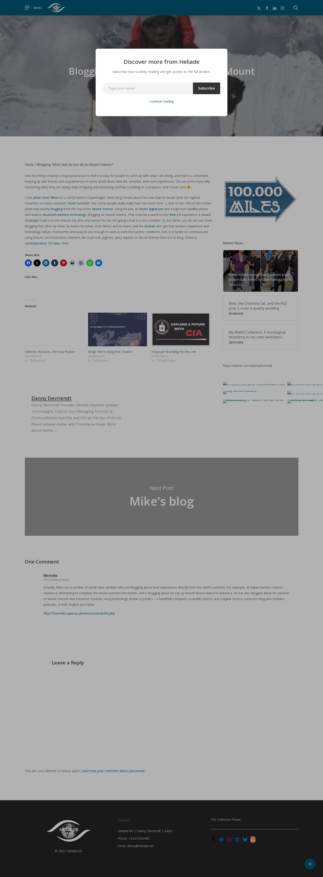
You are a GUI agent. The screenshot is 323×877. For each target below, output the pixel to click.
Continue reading (161, 101)
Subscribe (206, 88)
